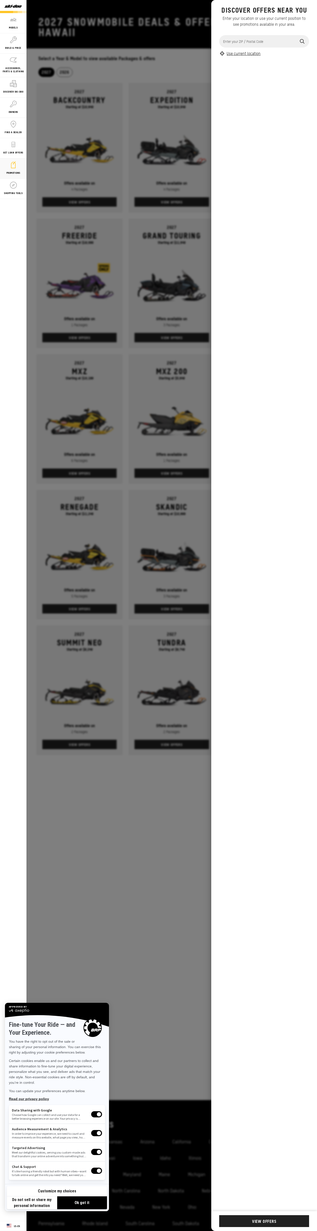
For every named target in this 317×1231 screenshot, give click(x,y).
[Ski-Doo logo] (13, 6)
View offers (264, 1221)
